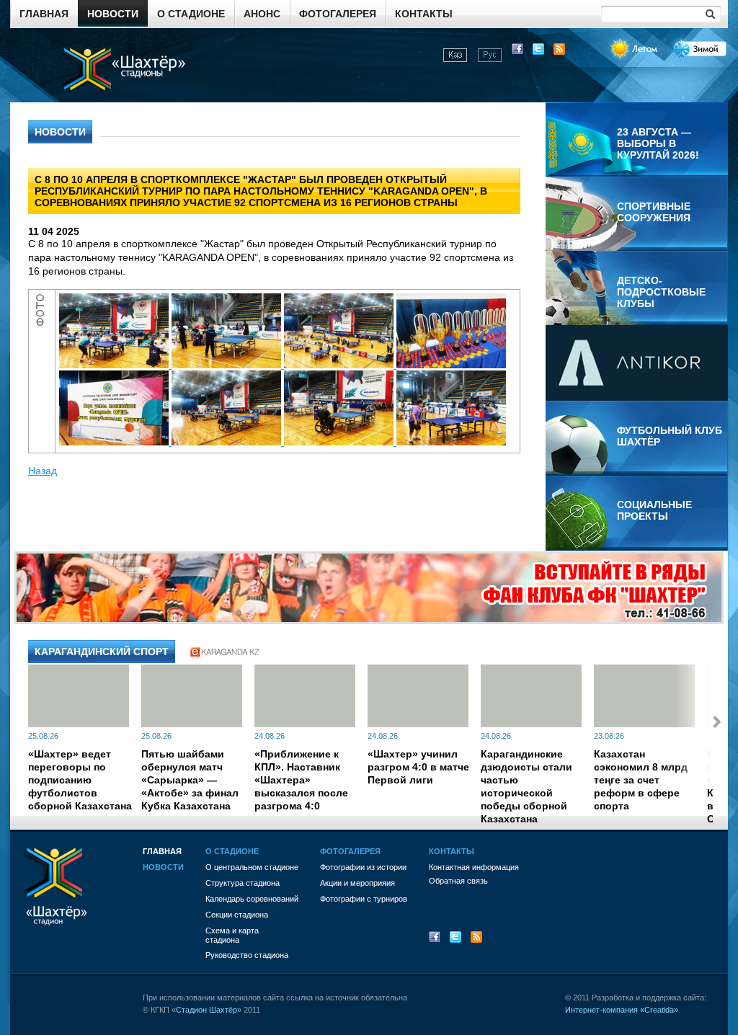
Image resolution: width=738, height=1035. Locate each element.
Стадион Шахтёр (206, 1009)
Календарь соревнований (251, 898)
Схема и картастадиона (232, 935)
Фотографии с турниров (363, 898)
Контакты (424, 13)
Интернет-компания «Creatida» (621, 1009)
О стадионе (191, 13)
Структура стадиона (242, 883)
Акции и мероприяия (357, 883)
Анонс (262, 13)
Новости (112, 13)
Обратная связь (458, 880)
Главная (43, 13)
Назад (42, 470)
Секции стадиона (236, 914)
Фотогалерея (337, 13)
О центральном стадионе (251, 867)
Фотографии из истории (363, 867)
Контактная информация (474, 867)
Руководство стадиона (246, 955)
